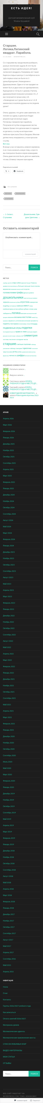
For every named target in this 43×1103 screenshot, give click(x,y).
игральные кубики (15, 302)
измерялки (34, 302)
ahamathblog (19, 57)
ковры (31, 306)
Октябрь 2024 (8, 507)
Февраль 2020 (9, 781)
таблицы (13, 348)
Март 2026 (7, 425)
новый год (34, 317)
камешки (20, 306)
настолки (26, 317)
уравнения (25, 352)
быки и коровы (35, 286)
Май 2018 (7, 882)
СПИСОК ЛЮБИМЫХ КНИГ (14, 1044)
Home (5, 987)
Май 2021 (7, 704)
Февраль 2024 (9, 539)
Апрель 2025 (8, 469)
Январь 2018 (8, 908)
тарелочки (26, 348)
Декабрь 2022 (9, 615)
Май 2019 (7, 819)
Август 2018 (8, 876)
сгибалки (18, 336)
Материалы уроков (11, 1025)
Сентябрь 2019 (9, 812)
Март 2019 (7, 831)
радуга (35, 332)
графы (20, 292)
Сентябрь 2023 (9, 571)
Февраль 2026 (9, 431)
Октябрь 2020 (8, 749)
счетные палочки (24, 344)
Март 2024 (7, 533)
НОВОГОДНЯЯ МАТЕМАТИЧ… (23, 393)
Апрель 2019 (8, 825)
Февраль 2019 (9, 838)
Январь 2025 (8, 488)
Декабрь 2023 (9, 552)
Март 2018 (7, 895)
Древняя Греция (26, 283)
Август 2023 (8, 577)
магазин (23, 313)
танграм (19, 348)
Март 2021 (7, 717)
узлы (20, 352)
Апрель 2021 (8, 711)
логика (8, 193)
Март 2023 (7, 596)
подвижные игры (12, 327)
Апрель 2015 (8, 971)
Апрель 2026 (8, 418)
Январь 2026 (8, 437)
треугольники (7, 352)
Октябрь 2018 (8, 863)
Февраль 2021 (9, 723)
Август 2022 (8, 641)
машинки (11, 317)
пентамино (14, 324)
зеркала (6, 302)
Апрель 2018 (8, 889)
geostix (10, 283)
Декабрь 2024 (9, 495)
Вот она (6, 144)
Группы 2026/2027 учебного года (17, 1006)
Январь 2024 (8, 545)
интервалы (13, 306)
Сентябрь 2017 (9, 933)
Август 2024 (8, 520)
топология (35, 348)
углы (15, 351)
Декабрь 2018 (9, 851)
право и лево (21, 331)
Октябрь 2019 (8, 806)
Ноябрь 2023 (8, 558)
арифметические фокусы (10, 286)
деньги (26, 293)
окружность (12, 321)
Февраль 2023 (9, 603)
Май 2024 (7, 526)
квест (26, 305)
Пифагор (34, 283)
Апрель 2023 (8, 590)
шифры (21, 355)
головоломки (9, 292)
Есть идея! (21, 8)
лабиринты (7, 313)
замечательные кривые (30, 298)
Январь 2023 (8, 609)
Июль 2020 (7, 762)
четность (13, 355)
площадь (33, 324)
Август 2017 (8, 940)
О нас (5, 993)
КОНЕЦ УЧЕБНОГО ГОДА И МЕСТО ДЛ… (23, 382)
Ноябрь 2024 (8, 501)
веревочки (7, 289)
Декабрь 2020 (9, 736)
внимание (14, 289)
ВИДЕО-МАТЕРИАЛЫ (12, 1050)
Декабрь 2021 (9, 679)
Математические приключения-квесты (19, 1038)
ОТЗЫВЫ (7, 1063)
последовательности (9, 332)
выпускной (20, 289)
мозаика (18, 317)
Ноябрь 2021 (8, 685)
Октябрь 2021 (8, 692)
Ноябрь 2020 (8, 743)
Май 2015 (7, 965)
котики (16, 309)
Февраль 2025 (9, 482)
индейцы (6, 306)
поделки (27, 327)
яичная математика (30, 355)
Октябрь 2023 (8, 565)
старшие (9, 199)
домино (31, 293)
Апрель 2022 (8, 654)
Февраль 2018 (9, 901)
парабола (20, 193)
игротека (24, 302)
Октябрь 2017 (8, 927)
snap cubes (16, 283)
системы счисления (9, 339)
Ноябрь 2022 (8, 622)
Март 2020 (7, 774)
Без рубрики (12, 187)
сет (22, 336)
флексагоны (32, 352)
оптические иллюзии (23, 321)
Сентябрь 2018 (9, 870)
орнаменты (34, 321)
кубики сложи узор (30, 309)
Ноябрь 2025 (8, 450)
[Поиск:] (21, 267)
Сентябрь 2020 (9, 755)
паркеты (6, 324)
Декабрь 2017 (9, 914)
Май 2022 (7, 647)
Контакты (7, 999)
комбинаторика (8, 309)
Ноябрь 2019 (8, 800)
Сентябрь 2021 (9, 698)
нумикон (5, 321)
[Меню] (6, 34)
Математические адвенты (14, 1031)
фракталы (6, 355)
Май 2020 (7, 768)
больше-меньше (24, 286)
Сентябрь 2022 (9, 635)
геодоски (26, 289)
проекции (29, 332)
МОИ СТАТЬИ (9, 1057)
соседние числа (22, 339)
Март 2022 (7, 660)
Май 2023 (7, 584)
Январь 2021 (8, 730)
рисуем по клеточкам (9, 336)
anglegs (5, 283)
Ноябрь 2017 (8, 921)
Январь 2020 (8, 787)
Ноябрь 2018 (8, 857)
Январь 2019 (8, 844)
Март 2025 (7, 476)
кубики (20, 309)
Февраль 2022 (9, 666)
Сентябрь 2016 (9, 959)
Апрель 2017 (8, 952)
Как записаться (9, 1012)
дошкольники (13, 297)
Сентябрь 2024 (9, 514)
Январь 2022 (8, 673)
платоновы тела (24, 324)
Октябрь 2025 (8, 456)
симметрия (30, 335)
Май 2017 (7, 946)
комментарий (30, 254)
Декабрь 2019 (9, 793)
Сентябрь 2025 (9, 463)
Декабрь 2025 (9, 444)
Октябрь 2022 (8, 628)
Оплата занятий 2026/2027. (14, 1018)
